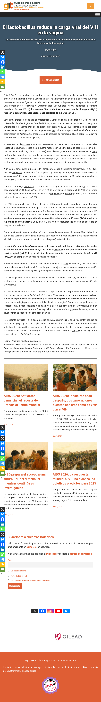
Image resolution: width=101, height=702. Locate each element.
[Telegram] (2, 76)
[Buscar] (90, 6)
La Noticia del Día (18, 571)
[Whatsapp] (2, 71)
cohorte (26, 144)
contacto (31, 547)
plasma (68, 193)
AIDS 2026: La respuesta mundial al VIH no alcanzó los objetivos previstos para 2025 (74, 479)
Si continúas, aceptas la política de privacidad (30, 580)
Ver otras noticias (50, 80)
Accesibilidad (29, 671)
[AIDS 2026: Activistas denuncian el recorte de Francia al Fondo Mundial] (26, 389)
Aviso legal (36, 667)
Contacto (7, 667)
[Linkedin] (2, 67)
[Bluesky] (2, 57)
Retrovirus (29, 105)
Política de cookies (77, 667)
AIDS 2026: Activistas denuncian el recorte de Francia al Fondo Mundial (22, 400)
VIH (73, 113)
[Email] (2, 86)
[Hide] (1, 91)
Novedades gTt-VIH (19, 576)
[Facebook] (2, 62)
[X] (2, 52)
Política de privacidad (55, 667)
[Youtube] (58, 611)
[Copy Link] (2, 81)
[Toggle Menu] (97, 14)
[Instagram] (50, 611)
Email (10, 560)
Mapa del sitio (22, 667)
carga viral (20, 113)
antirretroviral (79, 169)
